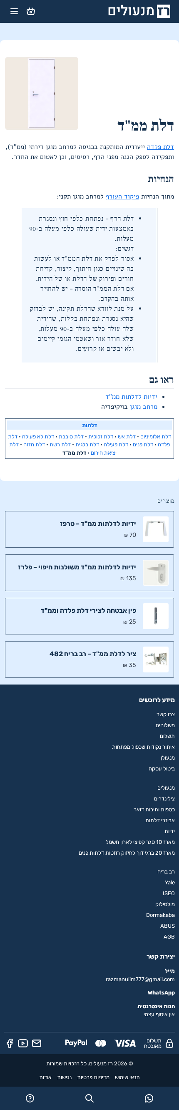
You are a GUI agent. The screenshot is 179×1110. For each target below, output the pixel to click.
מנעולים (166, 788)
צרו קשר (166, 714)
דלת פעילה (116, 444)
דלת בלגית (87, 444)
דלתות (89, 425)
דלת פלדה (160, 146)
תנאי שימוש (127, 1077)
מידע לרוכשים (157, 700)
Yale (170, 882)
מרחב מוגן (143, 406)
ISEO (169, 893)
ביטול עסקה (162, 768)
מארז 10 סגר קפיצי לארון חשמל (140, 842)
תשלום (167, 736)
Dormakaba (160, 915)
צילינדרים (164, 798)
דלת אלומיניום (155, 436)
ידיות (169, 831)
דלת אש (127, 436)
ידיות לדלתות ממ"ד (131, 396)
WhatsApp (161, 992)
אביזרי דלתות (160, 820)
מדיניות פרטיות (93, 1077)
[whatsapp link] (149, 1098)
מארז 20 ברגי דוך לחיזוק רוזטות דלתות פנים (127, 853)
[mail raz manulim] (36, 1043)
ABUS (167, 926)
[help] (30, 1098)
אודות (45, 1077)
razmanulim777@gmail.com (140, 979)
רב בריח (166, 871)
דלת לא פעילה (38, 436)
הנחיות (161, 179)
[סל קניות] (31, 11)
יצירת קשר (161, 956)
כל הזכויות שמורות (66, 1063)
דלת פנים (143, 444)
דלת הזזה (34, 444)
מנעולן (168, 758)
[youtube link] (22, 1043)
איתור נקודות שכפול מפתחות (143, 747)
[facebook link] (9, 1043)
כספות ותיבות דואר (154, 809)
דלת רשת (60, 444)
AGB (169, 937)
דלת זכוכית (100, 436)
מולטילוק (165, 904)
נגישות (64, 1077)
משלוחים (165, 725)
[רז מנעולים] (139, 11)
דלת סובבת (71, 436)
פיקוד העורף (122, 196)
